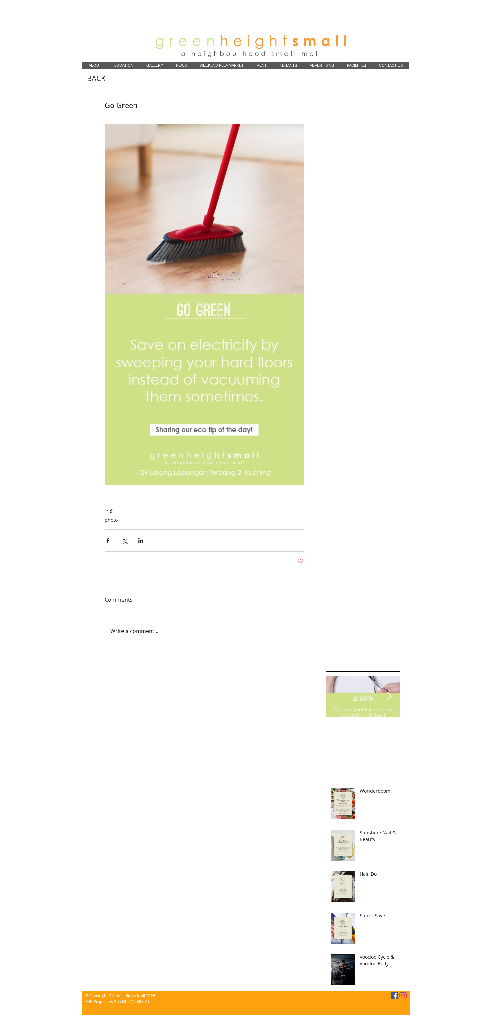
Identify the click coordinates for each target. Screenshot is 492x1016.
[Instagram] (403, 995)
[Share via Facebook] (108, 540)
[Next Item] (389, 696)
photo (111, 520)
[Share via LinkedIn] (141, 540)
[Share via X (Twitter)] (124, 540)
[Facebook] (394, 995)
